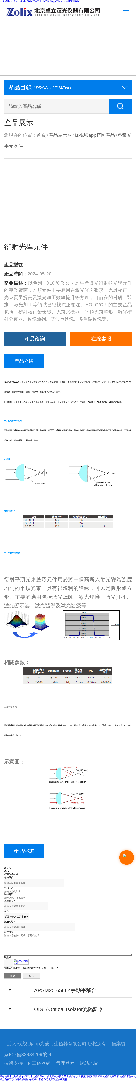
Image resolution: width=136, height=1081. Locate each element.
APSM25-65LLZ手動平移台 (65, 990)
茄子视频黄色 (69, 1076)
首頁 (41, 135)
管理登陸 (65, 1063)
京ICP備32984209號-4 (27, 1054)
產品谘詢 (35, 338)
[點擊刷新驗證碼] (21, 962)
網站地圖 (89, 1063)
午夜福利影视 (36, 1079)
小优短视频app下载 (19, 1076)
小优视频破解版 (53, 1076)
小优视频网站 (37, 1076)
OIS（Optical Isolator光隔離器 (68, 1009)
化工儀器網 (39, 1063)
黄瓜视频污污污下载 (86, 1076)
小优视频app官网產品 (92, 135)
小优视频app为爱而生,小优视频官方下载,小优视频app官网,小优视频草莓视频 (40, 1)
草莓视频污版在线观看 (55, 1079)
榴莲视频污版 (22, 1079)
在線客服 (101, 338)
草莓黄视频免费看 (107, 1076)
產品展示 (58, 135)
